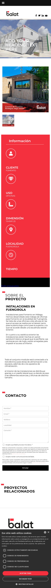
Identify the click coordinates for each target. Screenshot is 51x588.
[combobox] (45, 532)
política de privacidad (18, 454)
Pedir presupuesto (10, 286)
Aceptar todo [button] (25, 573)
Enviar (25, 468)
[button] (25, 584)
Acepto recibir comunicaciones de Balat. (20, 457)
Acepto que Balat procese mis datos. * (19, 445)
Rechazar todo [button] (25, 579)
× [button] (48, 532)
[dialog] (25, 558)
